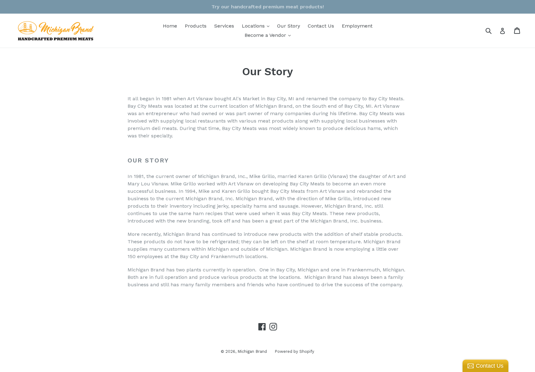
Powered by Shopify (294, 351)
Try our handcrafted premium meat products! (267, 7)
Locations (257, 26)
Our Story (288, 26)
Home (170, 26)
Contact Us (321, 26)
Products (196, 26)
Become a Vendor (269, 35)
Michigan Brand (252, 351)
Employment (357, 26)
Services (224, 26)
